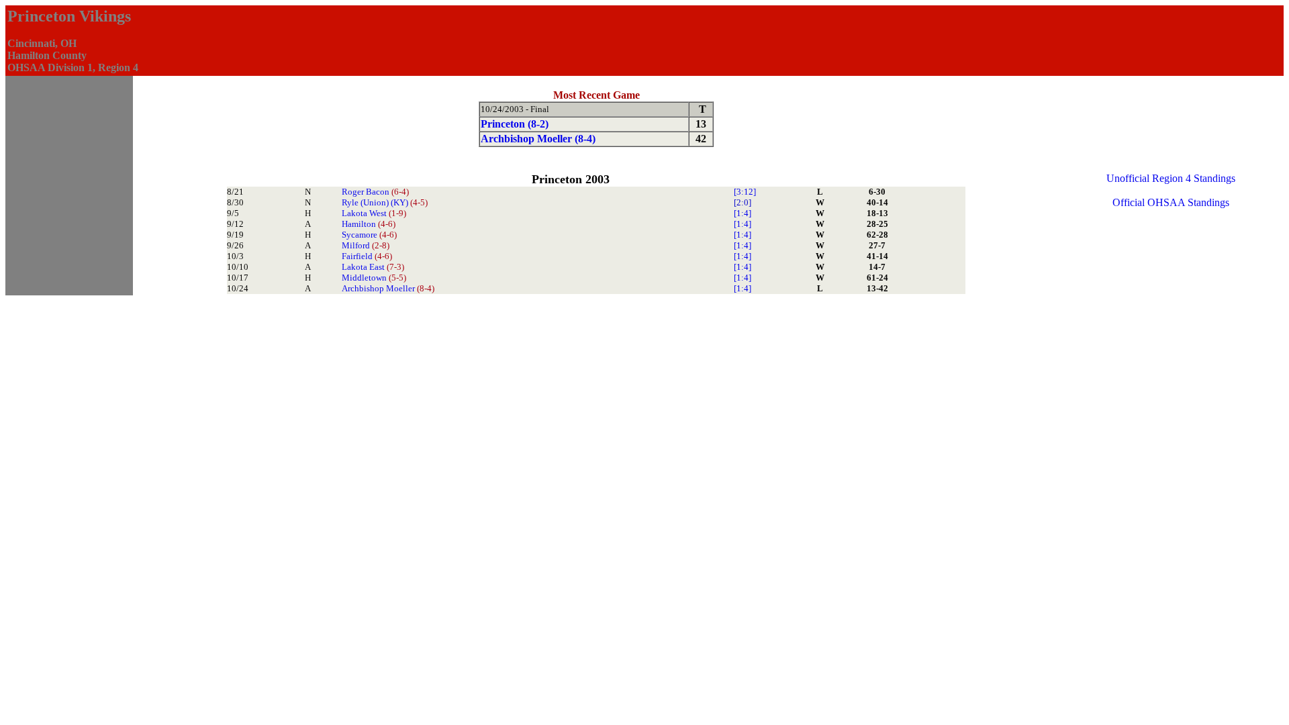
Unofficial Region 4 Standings (1170, 178)
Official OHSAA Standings (1170, 202)
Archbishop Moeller (388, 288)
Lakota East (373, 267)
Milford (365, 245)
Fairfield (367, 256)
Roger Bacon (375, 192)
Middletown (374, 278)
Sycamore (369, 235)
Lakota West (374, 213)
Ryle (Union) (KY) (385, 202)
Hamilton (368, 224)
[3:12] (745, 192)
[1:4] (742, 213)
